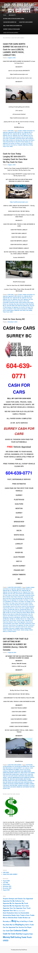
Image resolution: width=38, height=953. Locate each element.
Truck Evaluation (7, 623)
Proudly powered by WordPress (19, 949)
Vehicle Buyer (27, 628)
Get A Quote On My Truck (18, 611)
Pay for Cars (17, 615)
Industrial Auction (29, 611)
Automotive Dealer (20, 138)
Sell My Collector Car (21, 619)
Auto (4, 137)
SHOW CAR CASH (18, 782)
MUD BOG (12, 779)
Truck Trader (15, 623)
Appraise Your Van (28, 135)
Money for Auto (7, 614)
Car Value (12, 603)
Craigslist (19, 145)
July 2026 (5, 882)
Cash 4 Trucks (28, 603)
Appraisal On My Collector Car (16, 132)
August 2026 (6, 881)
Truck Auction (29, 622)
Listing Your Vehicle (21, 612)
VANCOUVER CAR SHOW (9, 787)
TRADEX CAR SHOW (23, 785)
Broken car (12, 140)
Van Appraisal (19, 625)
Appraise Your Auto (27, 134)
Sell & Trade (26, 617)
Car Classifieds (7, 601)
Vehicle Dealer (16, 630)
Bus (21, 140)
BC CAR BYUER (16, 766)
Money (27, 145)
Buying (26, 141)
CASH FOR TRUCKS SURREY (10, 32)
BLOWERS (24, 766)
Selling (31, 145)
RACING (5, 780)
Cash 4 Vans (6, 604)
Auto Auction (9, 137)
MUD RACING (27, 779)
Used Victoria (12, 625)
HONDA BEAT (15, 774)
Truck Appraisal (21, 622)
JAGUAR (9, 777)
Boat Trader (6, 140)
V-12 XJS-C (32, 785)
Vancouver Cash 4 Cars (9, 626)
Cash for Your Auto (19, 608)
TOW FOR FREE (13, 785)
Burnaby (18, 140)
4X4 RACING (29, 765)
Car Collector (29, 143)
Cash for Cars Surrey (11, 145)
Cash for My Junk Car (8, 608)
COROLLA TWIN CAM (8, 771)
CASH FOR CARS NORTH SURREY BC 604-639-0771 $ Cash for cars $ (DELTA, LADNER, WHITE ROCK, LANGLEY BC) (15, 49)
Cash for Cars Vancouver (28, 606)
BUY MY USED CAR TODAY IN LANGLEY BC (18, 305)
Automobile (12, 138)
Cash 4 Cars (21, 603)
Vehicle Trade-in (12, 631)
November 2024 (7, 888)
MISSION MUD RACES (18, 777)
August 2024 (6, 890)
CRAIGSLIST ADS (18, 771)
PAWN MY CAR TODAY (20, 310)
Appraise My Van (17, 134)
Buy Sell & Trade (20, 141)
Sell (27, 310)
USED (11, 146)
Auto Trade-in (29, 137)
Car (29, 141)
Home (4, 15)
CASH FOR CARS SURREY (14, 587)
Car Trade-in (6, 603)
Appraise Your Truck (18, 135)
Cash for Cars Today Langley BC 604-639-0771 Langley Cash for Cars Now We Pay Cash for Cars (15, 157)
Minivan (28, 612)
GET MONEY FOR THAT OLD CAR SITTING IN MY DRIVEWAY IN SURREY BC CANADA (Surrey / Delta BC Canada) (15, 644)
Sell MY (31, 617)
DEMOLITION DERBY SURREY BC (11, 772)
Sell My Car (12, 619)
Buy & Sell (28, 140)
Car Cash (23, 143)
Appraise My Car (28, 132)
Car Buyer (17, 143)
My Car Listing (14, 614)
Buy (24, 140)
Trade (4, 146)
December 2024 (7, 886)
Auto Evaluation (17, 137)
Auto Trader (6, 138)
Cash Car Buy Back (15, 604)
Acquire (20, 130)
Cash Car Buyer (24, 604)
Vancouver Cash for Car (21, 626)
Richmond (5, 617)
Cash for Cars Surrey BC (14, 319)
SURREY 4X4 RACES (8, 784)
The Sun (19, 620)
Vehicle (22, 628)
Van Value (26, 625)
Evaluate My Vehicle (25, 609)
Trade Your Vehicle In (8, 622)
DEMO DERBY (27, 771)
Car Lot (33, 601)
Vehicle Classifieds (7, 630)
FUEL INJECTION (7, 774)
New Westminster (23, 614)
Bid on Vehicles (29, 138)
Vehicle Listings (25, 630)
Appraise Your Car (7, 135)
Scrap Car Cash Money (14, 617)
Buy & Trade (25, 304)
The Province (13, 620)
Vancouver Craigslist (14, 628)
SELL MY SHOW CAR (8, 782)
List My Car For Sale (11, 612)
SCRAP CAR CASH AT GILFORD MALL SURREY (20, 780)
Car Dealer (21, 601)
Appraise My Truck (7, 134)
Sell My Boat (6, 619)
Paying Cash (24, 615)
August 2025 (6, 884)
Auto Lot (23, 137)
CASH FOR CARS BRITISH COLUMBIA (18, 768)
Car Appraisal (14, 307)
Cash (4, 145)
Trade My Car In (29, 620)
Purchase (30, 615)
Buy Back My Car (10, 141)
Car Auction (11, 143)
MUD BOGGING (19, 779)
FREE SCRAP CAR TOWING (28, 772)
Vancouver (31, 625)
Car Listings (27, 601)
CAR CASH (10, 130)
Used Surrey (28, 623)
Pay (29, 614)
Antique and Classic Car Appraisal (21, 898)
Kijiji (24, 145)
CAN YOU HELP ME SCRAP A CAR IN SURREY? (19, 767)
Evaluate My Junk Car (13, 609)
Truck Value (22, 623)
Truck (7, 146)
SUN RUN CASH (28, 782)
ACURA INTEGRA (7, 766)
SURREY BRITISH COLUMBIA (21, 784)
